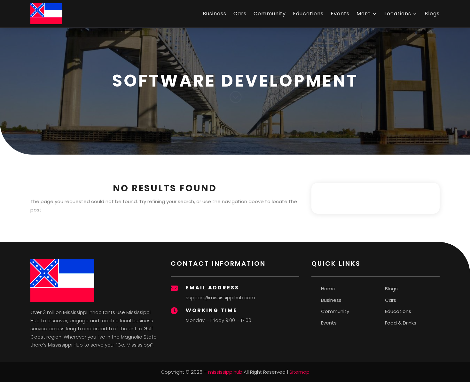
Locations (397, 13)
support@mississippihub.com (220, 297)
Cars (240, 13)
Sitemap (299, 372)
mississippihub (225, 372)
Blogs (432, 13)
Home (328, 288)
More (363, 13)
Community (270, 13)
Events (340, 13)
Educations (308, 13)
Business (214, 13)
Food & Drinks (400, 322)
